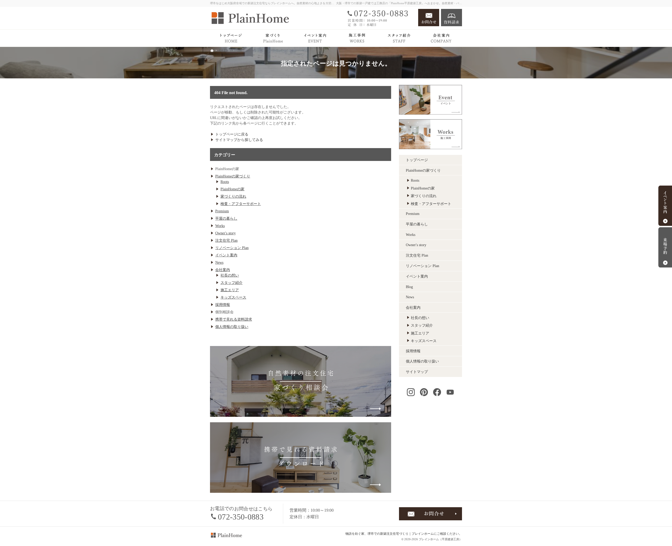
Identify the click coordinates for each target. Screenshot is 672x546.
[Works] (357, 38)
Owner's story (225, 233)
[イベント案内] (315, 38)
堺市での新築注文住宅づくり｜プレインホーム (401, 534)
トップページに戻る (231, 134)
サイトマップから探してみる (239, 140)
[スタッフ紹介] (399, 38)
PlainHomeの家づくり (232, 176)
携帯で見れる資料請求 (233, 319)
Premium (222, 211)
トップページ (417, 160)
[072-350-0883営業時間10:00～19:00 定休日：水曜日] (379, 17)
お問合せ (428, 17)
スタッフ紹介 (231, 283)
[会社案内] (441, 38)
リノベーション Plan (232, 248)
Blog (409, 287)
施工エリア (229, 290)
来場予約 (665, 247)
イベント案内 (226, 255)
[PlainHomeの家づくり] (273, 38)
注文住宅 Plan (226, 240)
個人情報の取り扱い (231, 327)
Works (220, 226)
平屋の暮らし (226, 218)
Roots (224, 182)
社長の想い (229, 275)
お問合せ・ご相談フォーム (430, 513)
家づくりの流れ (233, 196)
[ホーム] (231, 38)
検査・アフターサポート (240, 204)
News (219, 262)
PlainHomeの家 (232, 189)
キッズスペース (233, 297)
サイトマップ (417, 372)
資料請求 (451, 17)
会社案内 (222, 270)
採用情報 (222, 305)
